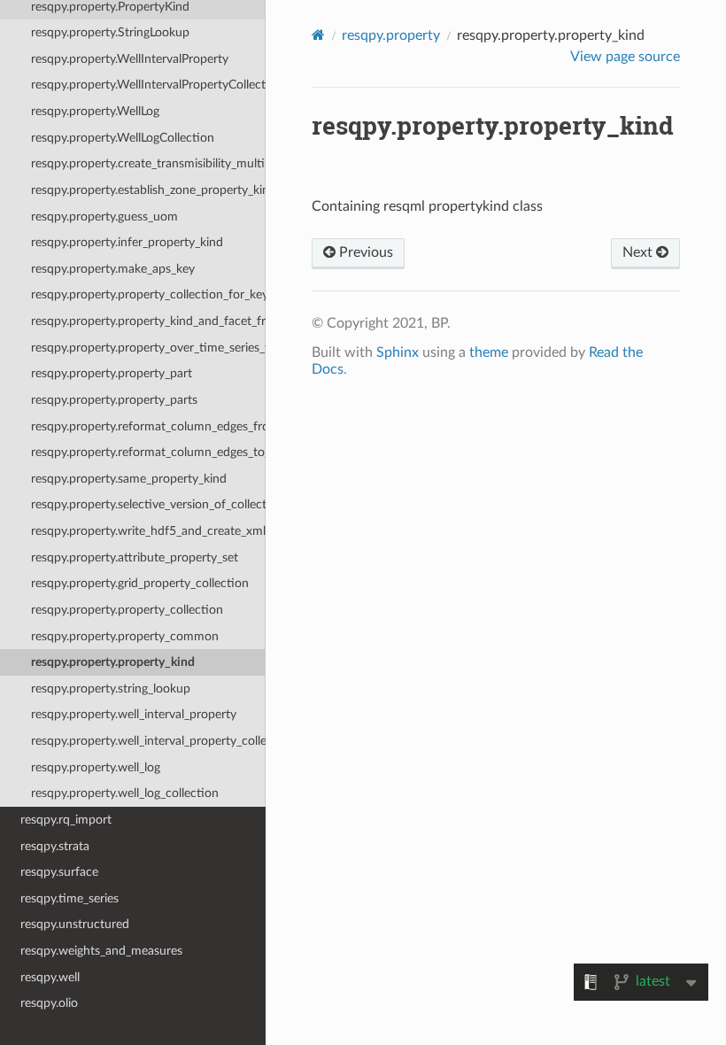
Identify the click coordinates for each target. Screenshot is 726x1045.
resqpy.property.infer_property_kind (127, 242)
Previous (364, 252)
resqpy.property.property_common (125, 636)
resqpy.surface (59, 872)
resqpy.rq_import (66, 819)
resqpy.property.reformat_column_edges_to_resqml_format (148, 452)
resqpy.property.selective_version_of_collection (148, 504)
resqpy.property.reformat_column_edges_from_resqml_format (148, 426)
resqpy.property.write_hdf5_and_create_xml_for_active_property (148, 531)
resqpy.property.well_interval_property (133, 714)
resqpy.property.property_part (111, 373)
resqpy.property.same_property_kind (129, 478)
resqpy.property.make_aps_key (113, 268)
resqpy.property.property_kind (113, 662)
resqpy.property (391, 35)
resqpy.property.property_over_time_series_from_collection (148, 347)
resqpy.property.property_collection (127, 609)
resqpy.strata (54, 846)
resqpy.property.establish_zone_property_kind (148, 190)
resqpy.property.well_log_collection (125, 793)
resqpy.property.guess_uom (104, 216)
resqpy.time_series (69, 898)
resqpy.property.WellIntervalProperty (129, 59)
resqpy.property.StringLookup (110, 32)
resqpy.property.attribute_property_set (134, 557)
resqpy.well (50, 977)
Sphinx (397, 352)
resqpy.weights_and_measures (101, 950)
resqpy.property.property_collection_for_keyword (148, 294)
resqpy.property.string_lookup (110, 688)
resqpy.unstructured (74, 924)
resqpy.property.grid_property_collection (140, 583)
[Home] (318, 35)
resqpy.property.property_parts (114, 399)
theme (488, 352)
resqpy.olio (49, 1003)
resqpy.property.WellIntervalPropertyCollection (148, 84)
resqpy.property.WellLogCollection (122, 137)
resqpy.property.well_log (95, 767)
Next (639, 252)
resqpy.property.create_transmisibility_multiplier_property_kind (148, 163)
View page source (625, 57)
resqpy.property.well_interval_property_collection (148, 740)
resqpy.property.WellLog (95, 111)
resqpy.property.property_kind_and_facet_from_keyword (148, 321)
